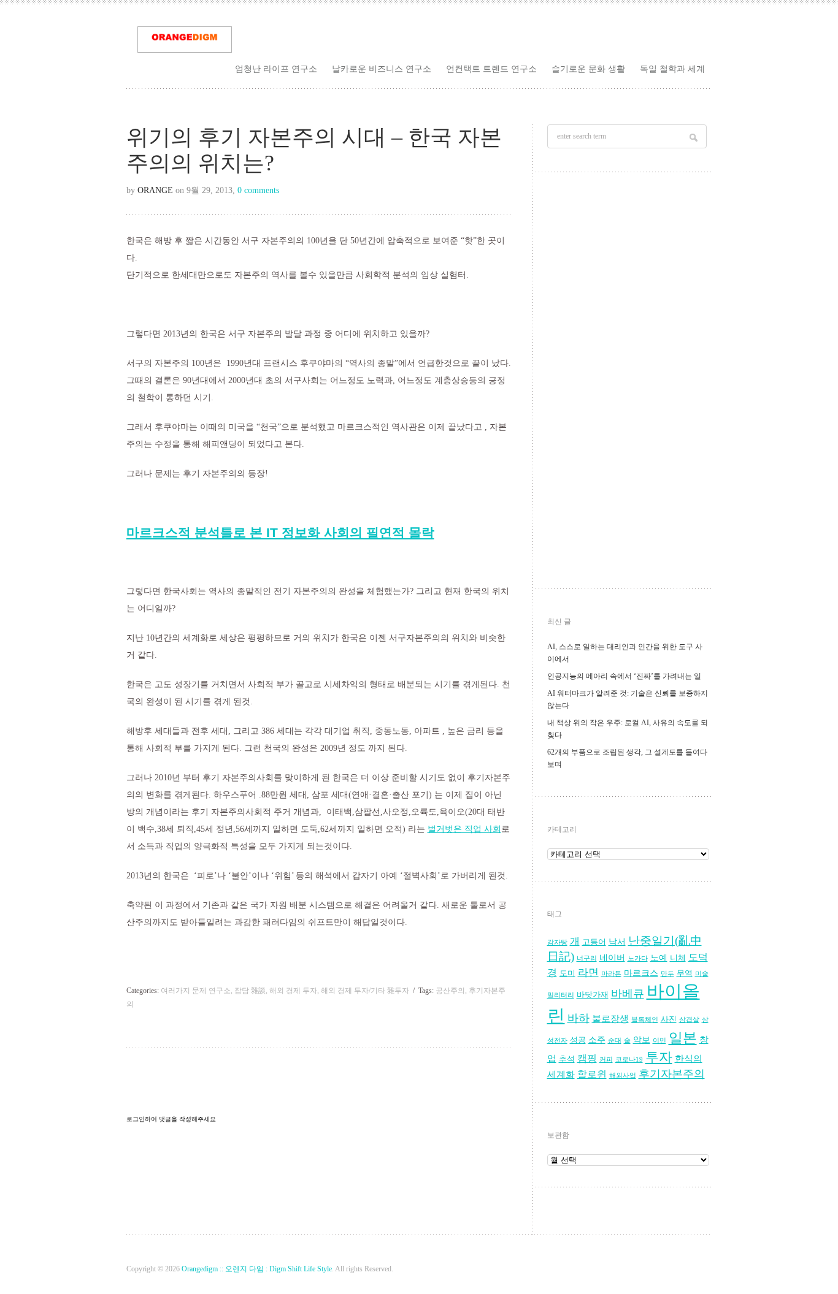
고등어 (594, 942)
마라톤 (611, 973)
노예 (658, 957)
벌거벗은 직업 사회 (464, 829)
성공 (578, 1040)
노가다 (638, 958)
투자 (658, 1057)
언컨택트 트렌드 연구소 (491, 69)
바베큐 (627, 994)
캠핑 (587, 1058)
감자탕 (557, 942)
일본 (683, 1038)
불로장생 (610, 1018)
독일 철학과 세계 (672, 69)
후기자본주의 (672, 1074)
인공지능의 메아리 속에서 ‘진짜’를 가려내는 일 (624, 676)
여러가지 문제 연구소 (196, 990)
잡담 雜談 (250, 990)
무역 (685, 973)
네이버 (612, 957)
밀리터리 (560, 995)
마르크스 (641, 973)
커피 (606, 1059)
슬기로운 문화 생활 (588, 69)
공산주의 (450, 990)
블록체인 (644, 1019)
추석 (567, 1059)
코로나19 (629, 1059)
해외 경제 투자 (293, 990)
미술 (702, 973)
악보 (641, 1040)
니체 (678, 958)
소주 (596, 1040)
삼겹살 (689, 1019)
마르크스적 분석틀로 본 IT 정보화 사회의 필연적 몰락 (280, 532)
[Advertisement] (628, 384)
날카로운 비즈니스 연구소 (381, 69)
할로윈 (592, 1074)
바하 (578, 1018)
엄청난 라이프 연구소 (276, 69)
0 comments (258, 190)
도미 (567, 973)
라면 (588, 972)
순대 (614, 1040)
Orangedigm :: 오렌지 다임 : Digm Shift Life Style (257, 1269)
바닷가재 (593, 995)
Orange (155, 190)
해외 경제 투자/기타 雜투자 (365, 990)
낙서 (617, 941)
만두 (667, 973)
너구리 (587, 958)
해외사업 (622, 1075)
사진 (669, 1019)
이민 (659, 1040)
